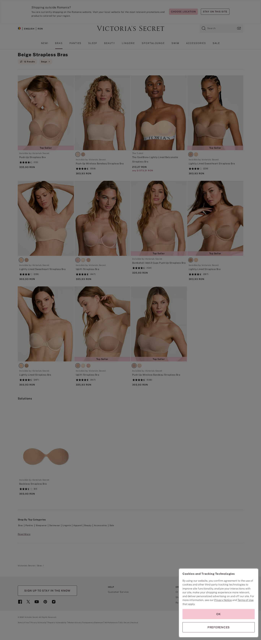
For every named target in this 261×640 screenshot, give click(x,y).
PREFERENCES (219, 627)
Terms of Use (245, 600)
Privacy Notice (223, 600)
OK (218, 614)
